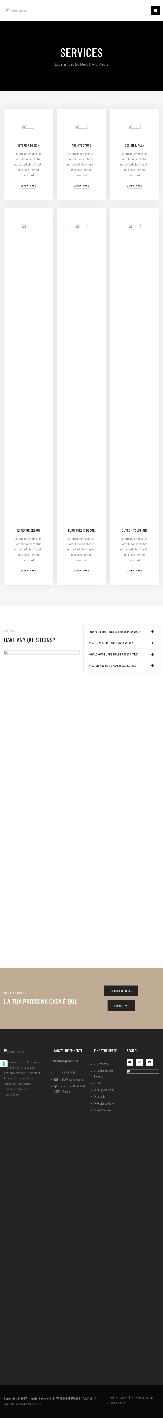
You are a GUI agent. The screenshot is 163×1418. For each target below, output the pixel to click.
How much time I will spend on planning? (115, 631)
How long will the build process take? (114, 654)
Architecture (81, 145)
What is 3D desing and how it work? (111, 643)
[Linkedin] (149, 1062)
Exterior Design (28, 530)
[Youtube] (130, 1062)
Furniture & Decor (81, 530)
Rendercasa (34, 1404)
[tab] (121, 631)
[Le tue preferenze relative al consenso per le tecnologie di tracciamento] (4, 1063)
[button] (28, 186)
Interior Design (28, 145)
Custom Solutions (134, 530)
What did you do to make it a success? (112, 665)
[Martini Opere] (16, 10)
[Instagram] (139, 1062)
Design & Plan (134, 145)
